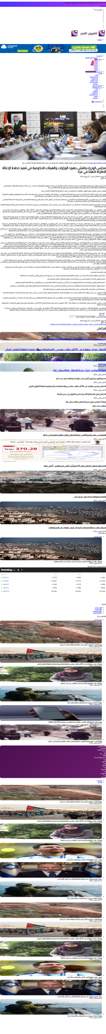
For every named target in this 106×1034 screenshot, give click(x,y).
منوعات (95, 98)
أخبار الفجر (94, 79)
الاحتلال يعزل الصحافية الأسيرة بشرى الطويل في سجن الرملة (74, 359)
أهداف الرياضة (97, 86)
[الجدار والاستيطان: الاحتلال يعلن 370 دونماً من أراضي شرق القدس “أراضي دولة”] (53, 462)
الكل (96, 75)
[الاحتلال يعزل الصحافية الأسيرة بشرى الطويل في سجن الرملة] (51, 681)
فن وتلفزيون (93, 94)
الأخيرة (100, 782)
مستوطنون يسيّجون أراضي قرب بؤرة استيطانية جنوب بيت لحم (73, 339)
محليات (95, 84)
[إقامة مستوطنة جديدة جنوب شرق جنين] (53, 493)
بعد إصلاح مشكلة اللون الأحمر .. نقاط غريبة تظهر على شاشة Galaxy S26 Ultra (75, 722)
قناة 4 (96, 68)
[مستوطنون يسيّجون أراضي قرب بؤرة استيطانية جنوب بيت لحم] (51, 800)
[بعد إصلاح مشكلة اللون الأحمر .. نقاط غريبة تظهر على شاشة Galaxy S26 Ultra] (51, 720)
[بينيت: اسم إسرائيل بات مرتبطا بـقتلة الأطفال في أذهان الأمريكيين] (51, 877)
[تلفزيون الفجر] (79, 36)
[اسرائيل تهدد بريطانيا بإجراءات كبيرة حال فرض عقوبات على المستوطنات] (53, 524)
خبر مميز (101, 315)
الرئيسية (99, 56)
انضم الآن (103, 6)
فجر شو (94, 72)
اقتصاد (95, 91)
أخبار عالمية (94, 80)
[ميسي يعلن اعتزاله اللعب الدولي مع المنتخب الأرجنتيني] (51, 858)
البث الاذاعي (97, 101)
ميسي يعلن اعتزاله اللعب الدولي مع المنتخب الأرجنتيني (84, 859)
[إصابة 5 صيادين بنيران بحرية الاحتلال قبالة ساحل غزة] (51, 701)
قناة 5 (96, 70)
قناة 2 (94, 65)
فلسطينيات (94, 82)
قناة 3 (96, 66)
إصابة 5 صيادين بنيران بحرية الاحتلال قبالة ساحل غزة (79, 370)
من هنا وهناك (97, 87)
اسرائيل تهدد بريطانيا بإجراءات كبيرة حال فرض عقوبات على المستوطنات (77, 528)
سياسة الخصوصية (91, 57)
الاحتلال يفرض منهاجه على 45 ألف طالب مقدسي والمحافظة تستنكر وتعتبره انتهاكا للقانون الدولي (55, 349)
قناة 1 (95, 61)
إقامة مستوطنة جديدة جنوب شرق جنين (90, 497)
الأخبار (100, 73)
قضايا (96, 96)
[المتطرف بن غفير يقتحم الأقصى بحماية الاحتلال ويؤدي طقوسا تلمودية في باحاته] (53, 431)
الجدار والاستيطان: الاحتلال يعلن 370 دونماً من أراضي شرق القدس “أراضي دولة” (74, 466)
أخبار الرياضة (94, 77)
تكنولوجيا (95, 93)
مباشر (98, 59)
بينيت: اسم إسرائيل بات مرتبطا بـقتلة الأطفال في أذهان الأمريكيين (79, 879)
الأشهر (99, 780)
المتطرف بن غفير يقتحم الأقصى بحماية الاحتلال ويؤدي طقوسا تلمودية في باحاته (74, 435)
